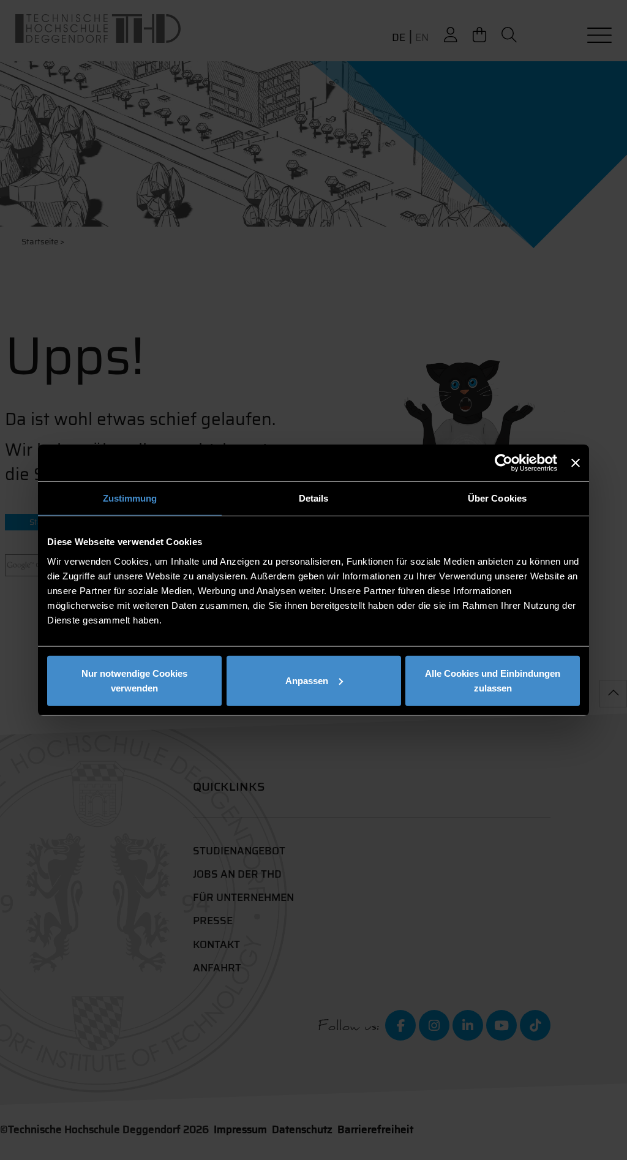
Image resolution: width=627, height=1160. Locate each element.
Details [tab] (314, 498)
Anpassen (306, 680)
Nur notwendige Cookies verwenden (134, 680)
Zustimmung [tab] (130, 498)
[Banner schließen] (575, 463)
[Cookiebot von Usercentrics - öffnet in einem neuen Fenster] (503, 463)
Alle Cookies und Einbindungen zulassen (492, 680)
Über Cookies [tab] (497, 498)
